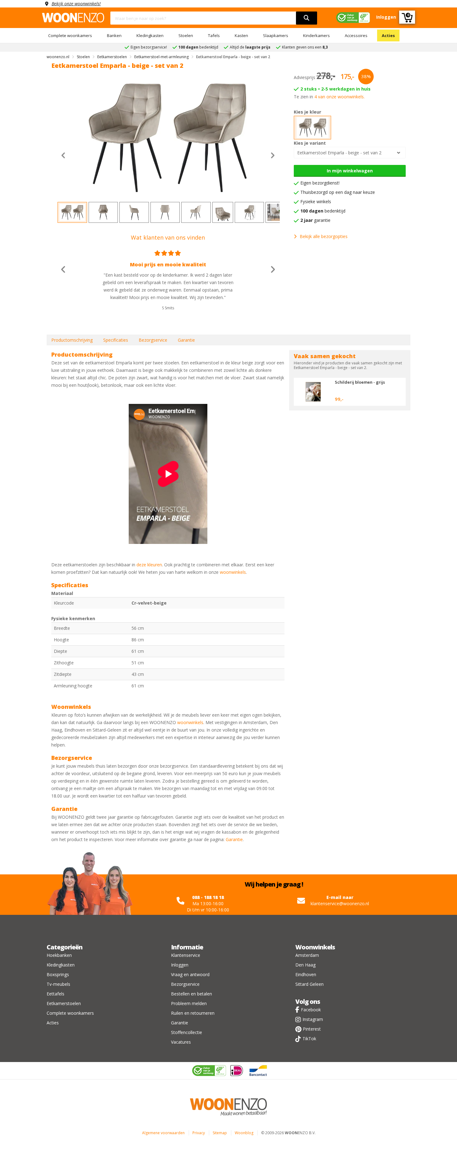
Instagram (312, 1019)
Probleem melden (189, 1003)
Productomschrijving (72, 340)
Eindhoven (305, 974)
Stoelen (185, 35)
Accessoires (356, 35)
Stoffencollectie (186, 1032)
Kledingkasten (150, 35)
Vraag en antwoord (190, 974)
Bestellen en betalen (191, 994)
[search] (306, 18)
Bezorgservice (153, 340)
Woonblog (244, 1132)
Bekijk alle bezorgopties (324, 236)
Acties (388, 35)
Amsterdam (307, 955)
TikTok (309, 1038)
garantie (315, 220)
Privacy (198, 1132)
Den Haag (305, 965)
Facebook (311, 1010)
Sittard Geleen (309, 984)
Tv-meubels (58, 984)
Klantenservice (185, 955)
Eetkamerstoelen (64, 1003)
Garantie (186, 340)
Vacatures (181, 1042)
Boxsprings (58, 974)
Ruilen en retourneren (193, 1013)
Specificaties (115, 340)
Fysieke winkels (315, 201)
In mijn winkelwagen (350, 171)
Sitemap (220, 1132)
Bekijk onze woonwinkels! (76, 4)
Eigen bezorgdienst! (319, 183)
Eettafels (55, 994)
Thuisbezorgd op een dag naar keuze (337, 192)
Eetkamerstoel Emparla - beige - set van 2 (339, 153)
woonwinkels (233, 572)
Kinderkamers (316, 35)
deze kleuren (149, 565)
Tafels (214, 35)
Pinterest (312, 1029)
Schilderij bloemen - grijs (360, 382)
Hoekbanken (59, 955)
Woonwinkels (315, 947)
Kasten (241, 35)
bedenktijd (322, 211)
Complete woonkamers (70, 35)
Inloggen (179, 965)
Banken (114, 35)
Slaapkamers (275, 35)
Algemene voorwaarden (163, 1132)
